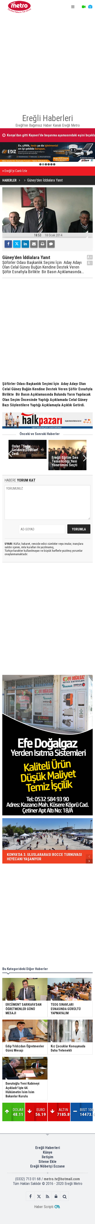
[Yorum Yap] (51, 244)
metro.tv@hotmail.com (62, 1179)
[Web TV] (83, 7)
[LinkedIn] (25, 244)
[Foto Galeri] (90, 7)
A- (90, 263)
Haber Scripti (43, 1207)
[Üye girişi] (56, 1196)
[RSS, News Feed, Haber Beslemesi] (47, 1196)
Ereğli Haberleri (47, 1148)
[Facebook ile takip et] (30, 1196)
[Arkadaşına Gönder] (34, 244)
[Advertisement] (47, 61)
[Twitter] (17, 244)
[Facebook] (8, 244)
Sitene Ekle (47, 1161)
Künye (47, 1152)
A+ (89, 257)
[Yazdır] (42, 244)
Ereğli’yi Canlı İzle (16, 171)
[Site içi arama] (64, 1196)
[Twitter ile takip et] (39, 1196)
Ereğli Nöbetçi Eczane (47, 1166)
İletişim (47, 1157)
